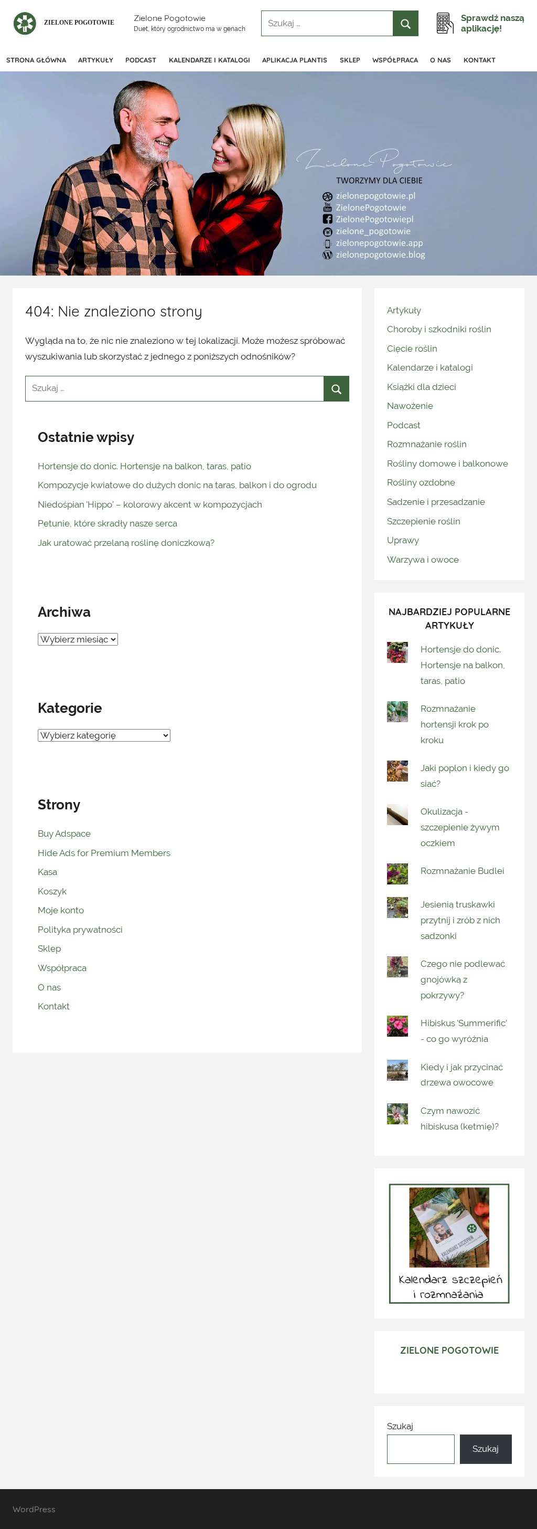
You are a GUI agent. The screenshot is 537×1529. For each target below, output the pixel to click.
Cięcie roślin (412, 348)
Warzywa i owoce (423, 559)
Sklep (350, 60)
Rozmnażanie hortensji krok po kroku (455, 724)
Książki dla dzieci (421, 387)
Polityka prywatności (80, 929)
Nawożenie (410, 405)
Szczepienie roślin (423, 521)
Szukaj (400, 1426)
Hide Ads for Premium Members (104, 853)
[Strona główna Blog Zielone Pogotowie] (65, 23)
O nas (440, 60)
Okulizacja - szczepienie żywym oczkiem (460, 827)
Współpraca (395, 60)
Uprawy (403, 540)
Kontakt (480, 60)
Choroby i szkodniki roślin (439, 329)
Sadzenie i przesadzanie (436, 502)
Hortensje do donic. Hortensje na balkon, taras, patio (144, 466)
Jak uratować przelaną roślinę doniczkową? (126, 542)
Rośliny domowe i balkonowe (447, 463)
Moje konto (61, 910)
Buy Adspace (64, 833)
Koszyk (52, 891)
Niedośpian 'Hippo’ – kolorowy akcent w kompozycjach (150, 504)
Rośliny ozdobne (421, 482)
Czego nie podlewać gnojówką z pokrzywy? (463, 979)
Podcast (140, 60)
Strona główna (36, 60)
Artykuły (95, 60)
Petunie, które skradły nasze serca (107, 523)
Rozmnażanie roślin (427, 444)
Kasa (47, 872)
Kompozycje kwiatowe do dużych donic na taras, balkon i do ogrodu (177, 485)
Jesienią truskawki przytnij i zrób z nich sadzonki (460, 920)
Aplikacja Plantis (294, 60)
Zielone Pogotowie (170, 18)
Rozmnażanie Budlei (462, 871)
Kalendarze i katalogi (209, 60)
